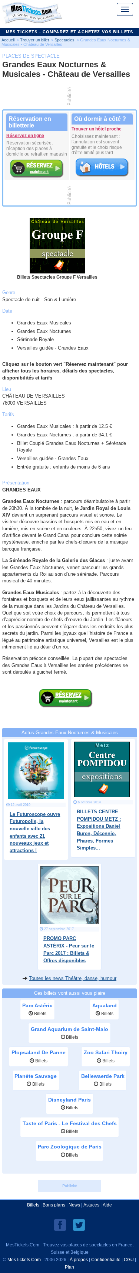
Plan (69, 1267)
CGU (129, 1259)
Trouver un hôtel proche (97, 129)
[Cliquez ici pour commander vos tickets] (66, 690)
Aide (107, 1205)
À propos (79, 1259)
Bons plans (54, 1205)
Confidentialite (105, 1259)
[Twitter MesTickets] (79, 1224)
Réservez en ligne (25, 135)
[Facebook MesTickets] (60, 1224)
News (74, 1205)
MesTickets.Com (24, 1259)
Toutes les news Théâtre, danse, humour (72, 978)
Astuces (91, 1205)
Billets (33, 1205)
